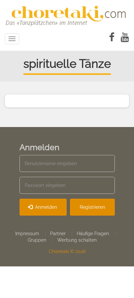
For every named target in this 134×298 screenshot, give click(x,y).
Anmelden (45, 207)
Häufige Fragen (93, 233)
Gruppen (37, 240)
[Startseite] (67, 14)
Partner (58, 233)
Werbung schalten (77, 240)
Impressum (27, 233)
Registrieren (92, 207)
